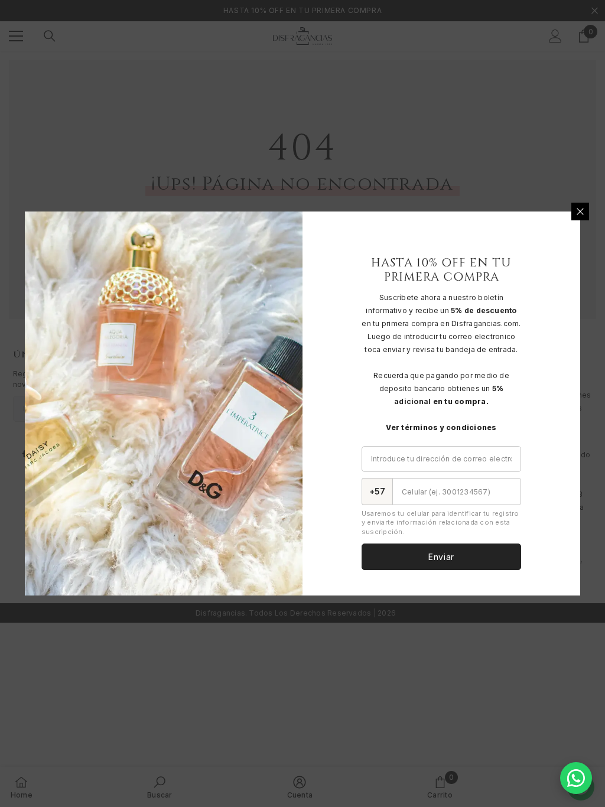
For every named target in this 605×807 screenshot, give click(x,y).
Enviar (441, 557)
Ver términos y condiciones (441, 427)
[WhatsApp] (576, 778)
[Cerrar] (580, 211)
